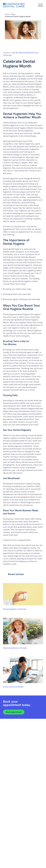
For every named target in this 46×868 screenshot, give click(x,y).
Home (7, 14)
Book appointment (13, 712)
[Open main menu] (40, 5)
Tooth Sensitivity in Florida (14, 648)
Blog (13, 14)
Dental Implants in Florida (14, 609)
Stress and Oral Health (13, 686)
